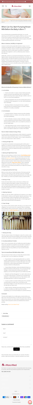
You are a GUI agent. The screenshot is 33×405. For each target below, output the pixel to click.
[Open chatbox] (30, 402)
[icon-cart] (29, 6)
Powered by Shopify (16, 402)
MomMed (18, 400)
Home (3, 19)
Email (4, 333)
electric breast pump (10, 158)
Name (4, 328)
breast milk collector (16, 162)
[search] (6, 6)
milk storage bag (13, 210)
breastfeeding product (26, 155)
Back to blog (5, 313)
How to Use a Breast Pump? (13, 304)
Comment (5, 337)
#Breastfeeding (5, 316)
